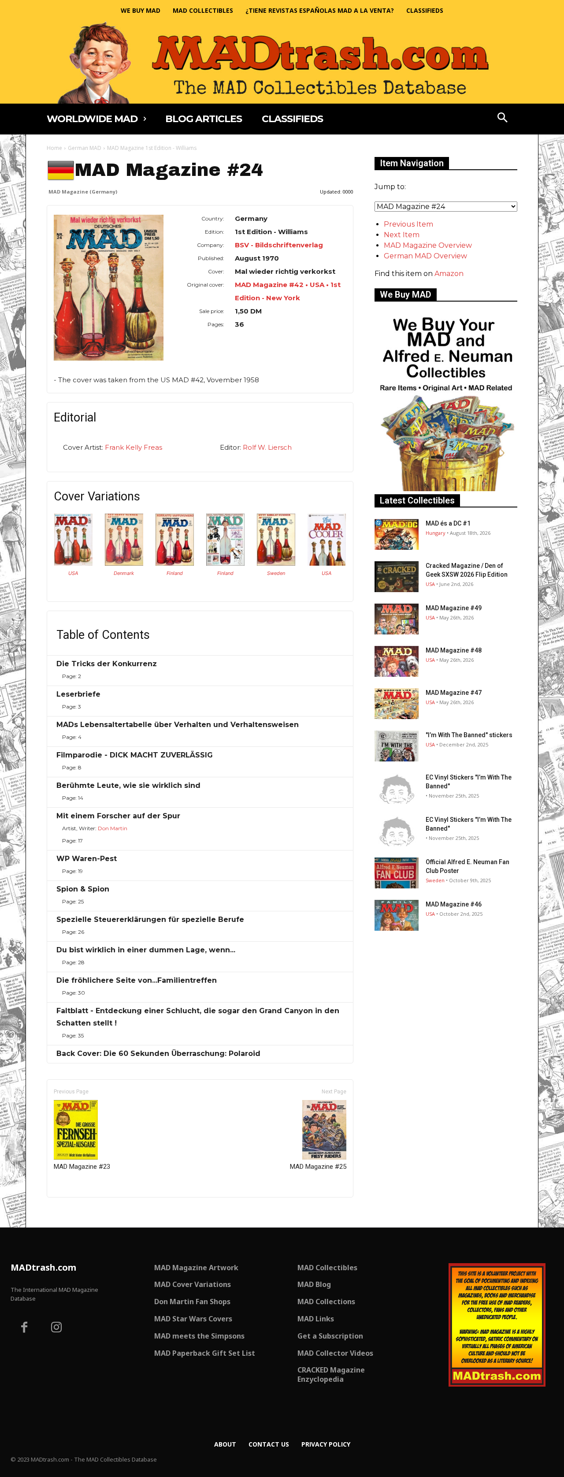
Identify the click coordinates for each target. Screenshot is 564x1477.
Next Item (401, 235)
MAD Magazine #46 (454, 904)
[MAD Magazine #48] (397, 661)
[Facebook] (24, 1328)
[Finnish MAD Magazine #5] (175, 563)
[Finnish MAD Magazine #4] (225, 563)
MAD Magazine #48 (454, 650)
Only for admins (77, 1212)
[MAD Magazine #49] (397, 619)
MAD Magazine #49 (454, 608)
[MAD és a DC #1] (397, 534)
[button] (503, 119)
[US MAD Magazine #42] (73, 563)
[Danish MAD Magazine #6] (124, 563)
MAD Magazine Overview (428, 245)
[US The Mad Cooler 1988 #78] (327, 563)
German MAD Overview (425, 256)
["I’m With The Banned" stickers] (397, 746)
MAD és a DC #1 (448, 523)
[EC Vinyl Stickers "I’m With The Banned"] (397, 788)
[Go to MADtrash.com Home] (282, 62)
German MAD (84, 148)
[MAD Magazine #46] (397, 915)
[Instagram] (56, 1328)
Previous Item (408, 224)
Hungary (435, 533)
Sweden (276, 573)
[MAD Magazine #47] (397, 703)
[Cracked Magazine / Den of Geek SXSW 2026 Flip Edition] (397, 576)
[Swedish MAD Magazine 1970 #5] (276, 563)
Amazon (449, 273)
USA (73, 573)
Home (54, 148)
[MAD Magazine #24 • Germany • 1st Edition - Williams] (108, 288)
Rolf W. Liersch (267, 447)
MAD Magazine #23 (82, 1167)
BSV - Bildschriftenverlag (279, 245)
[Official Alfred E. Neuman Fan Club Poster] (397, 873)
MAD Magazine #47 (454, 692)
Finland (175, 573)
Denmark (124, 573)
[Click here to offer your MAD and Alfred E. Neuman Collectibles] (446, 489)
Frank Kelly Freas (133, 447)
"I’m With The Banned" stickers (469, 734)
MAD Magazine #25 (318, 1167)
